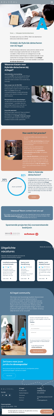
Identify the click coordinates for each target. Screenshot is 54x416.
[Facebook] (6, 395)
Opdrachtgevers (23, 393)
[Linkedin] (9, 395)
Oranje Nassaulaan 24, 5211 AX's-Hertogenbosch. (44, 398)
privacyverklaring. (37, 347)
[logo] (9, 2)
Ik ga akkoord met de (38, 346)
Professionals (23, 390)
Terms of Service (45, 341)
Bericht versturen (38, 351)
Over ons (21, 397)
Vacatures (9, 375)
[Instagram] (2, 395)
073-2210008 (40, 393)
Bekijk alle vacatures (45, 247)
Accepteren (47, 411)
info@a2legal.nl (41, 390)
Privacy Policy (36, 341)
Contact (34, 197)
